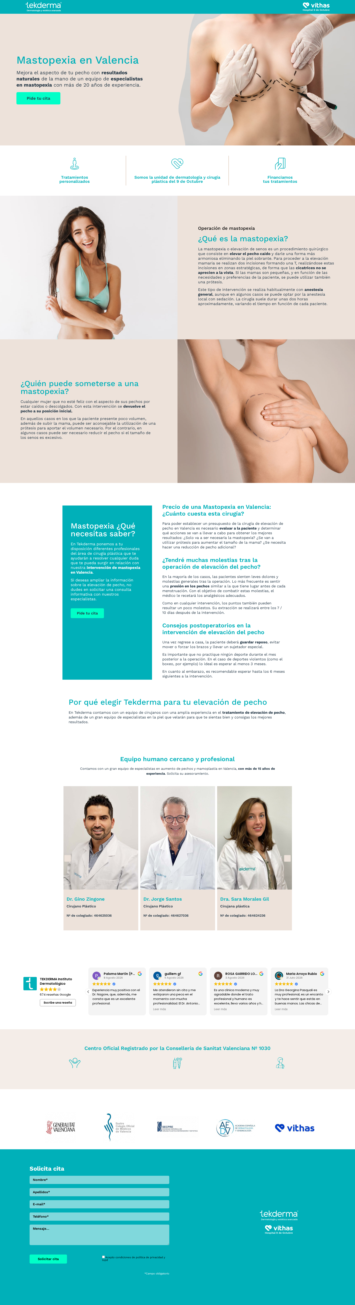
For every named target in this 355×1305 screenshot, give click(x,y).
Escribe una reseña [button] (58, 1003)
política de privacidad (149, 1257)
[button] (67, 858)
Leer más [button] (159, 1009)
